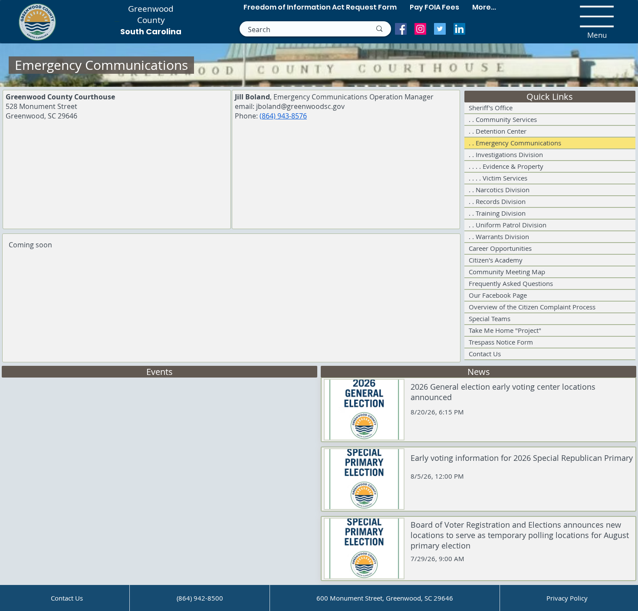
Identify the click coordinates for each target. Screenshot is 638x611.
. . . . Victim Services (498, 178)
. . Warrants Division (499, 236)
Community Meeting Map (507, 271)
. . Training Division (497, 213)
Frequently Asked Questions (511, 283)
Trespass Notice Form (501, 342)
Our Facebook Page (498, 295)
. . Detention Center (497, 131)
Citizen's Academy (496, 260)
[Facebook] (401, 29)
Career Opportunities (500, 248)
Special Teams (489, 318)
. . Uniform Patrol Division (507, 224)
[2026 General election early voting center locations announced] (478, 409)
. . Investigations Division (506, 154)
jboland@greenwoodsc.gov (300, 106)
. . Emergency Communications (515, 142)
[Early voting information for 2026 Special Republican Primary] (478, 479)
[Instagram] (420, 29)
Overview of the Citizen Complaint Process (532, 306)
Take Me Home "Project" (505, 330)
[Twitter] (440, 29)
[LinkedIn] (459, 29)
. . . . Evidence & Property (506, 166)
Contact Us (485, 353)
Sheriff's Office (491, 107)
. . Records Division (497, 201)
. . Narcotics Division (499, 189)
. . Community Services (503, 119)
